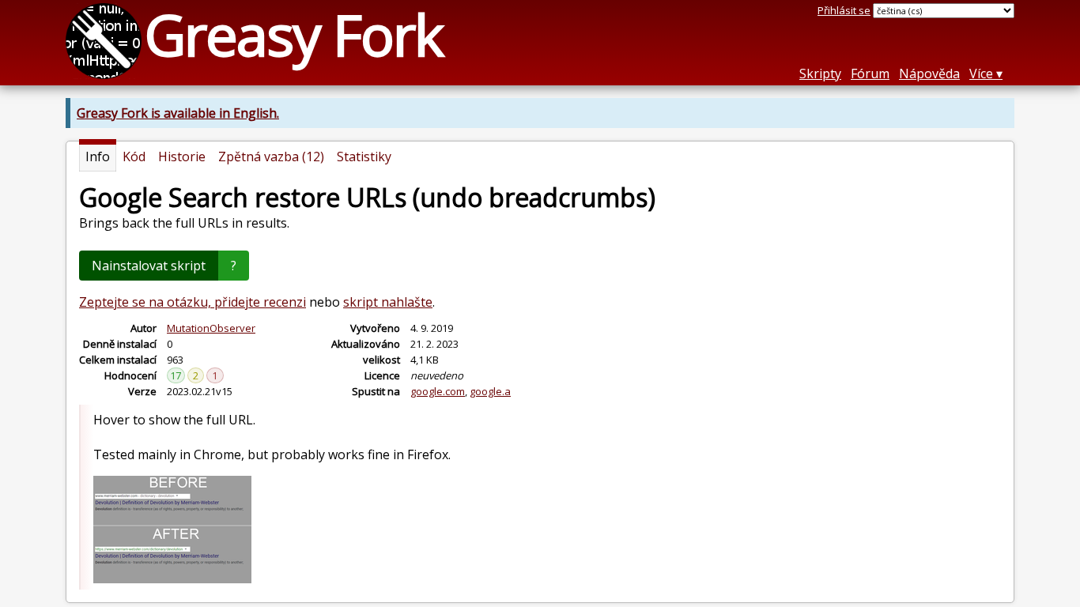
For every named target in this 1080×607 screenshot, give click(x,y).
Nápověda (929, 73)
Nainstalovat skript (149, 265)
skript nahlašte (387, 302)
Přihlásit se (844, 10)
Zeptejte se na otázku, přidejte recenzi (192, 302)
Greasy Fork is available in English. (178, 113)
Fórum (870, 73)
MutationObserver (211, 328)
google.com (437, 391)
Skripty (820, 73)
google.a (490, 391)
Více (981, 73)
